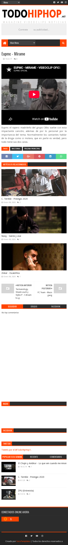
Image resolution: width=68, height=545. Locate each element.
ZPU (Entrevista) (26, 490)
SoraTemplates (23, 541)
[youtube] (62, 2)
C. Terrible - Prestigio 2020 (14, 199)
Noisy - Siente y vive (11, 236)
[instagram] (65, 2)
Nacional (16, 149)
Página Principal (32, 149)
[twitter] (58, 2)
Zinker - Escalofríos (10, 273)
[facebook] (54, 2)
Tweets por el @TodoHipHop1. (16, 450)
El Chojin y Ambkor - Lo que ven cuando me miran (42, 463)
